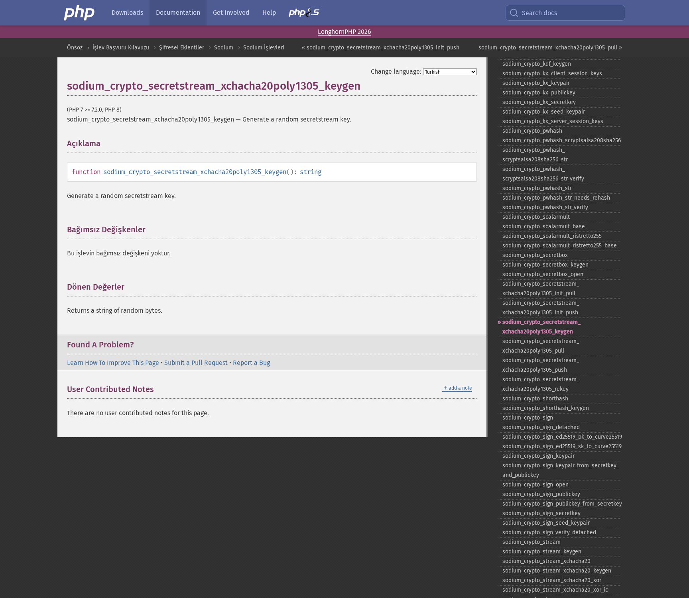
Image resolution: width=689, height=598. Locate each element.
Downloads (127, 12)
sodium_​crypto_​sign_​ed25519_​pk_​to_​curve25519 (562, 436)
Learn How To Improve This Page (113, 363)
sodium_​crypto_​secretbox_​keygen (545, 264)
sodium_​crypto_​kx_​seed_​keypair (543, 111)
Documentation (178, 12)
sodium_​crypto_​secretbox (535, 255)
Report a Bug (251, 363)
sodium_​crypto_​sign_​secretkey (541, 513)
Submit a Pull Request (196, 363)
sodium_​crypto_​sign (527, 417)
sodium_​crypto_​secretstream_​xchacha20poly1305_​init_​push (540, 308)
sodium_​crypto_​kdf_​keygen (536, 64)
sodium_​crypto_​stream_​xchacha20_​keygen (556, 570)
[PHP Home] (80, 12)
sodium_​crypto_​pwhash (532, 130)
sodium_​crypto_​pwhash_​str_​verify (545, 207)
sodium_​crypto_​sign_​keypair (538, 456)
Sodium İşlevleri (263, 47)
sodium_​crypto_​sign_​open (535, 484)
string (310, 172)
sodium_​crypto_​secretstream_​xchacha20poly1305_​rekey (540, 384)
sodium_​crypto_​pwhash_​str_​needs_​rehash (556, 197)
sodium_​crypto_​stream (531, 542)
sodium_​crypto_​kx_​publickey (538, 92)
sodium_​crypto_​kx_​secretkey (539, 102)
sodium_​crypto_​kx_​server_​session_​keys (552, 121)
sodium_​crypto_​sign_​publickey (541, 494)
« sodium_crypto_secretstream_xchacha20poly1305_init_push (380, 47)
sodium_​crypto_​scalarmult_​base (543, 226)
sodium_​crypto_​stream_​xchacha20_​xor (551, 580)
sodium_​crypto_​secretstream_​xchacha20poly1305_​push (540, 365)
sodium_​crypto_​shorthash (535, 398)
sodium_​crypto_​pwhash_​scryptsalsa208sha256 (561, 140)
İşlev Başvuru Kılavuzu (121, 47)
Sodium (223, 47)
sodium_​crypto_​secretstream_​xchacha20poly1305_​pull (540, 346)
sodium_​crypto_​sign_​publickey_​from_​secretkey (562, 503)
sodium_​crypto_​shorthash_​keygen (545, 408)
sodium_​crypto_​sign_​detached (541, 427)
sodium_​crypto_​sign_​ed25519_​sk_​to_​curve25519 (562, 446)
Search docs (539, 13)
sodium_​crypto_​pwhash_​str (537, 188)
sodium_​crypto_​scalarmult (536, 217)
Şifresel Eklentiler (181, 47)
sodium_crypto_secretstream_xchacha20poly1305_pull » (550, 47)
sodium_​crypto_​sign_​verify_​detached (549, 532)
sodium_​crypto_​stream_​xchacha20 (546, 561)
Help (269, 12)
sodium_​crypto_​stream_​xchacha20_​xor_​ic (555, 589)
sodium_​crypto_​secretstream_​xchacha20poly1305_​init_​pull (540, 288)
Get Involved (231, 12)
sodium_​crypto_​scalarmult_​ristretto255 (552, 236)
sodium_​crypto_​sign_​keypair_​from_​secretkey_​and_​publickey (560, 470)
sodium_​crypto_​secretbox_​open (542, 274)
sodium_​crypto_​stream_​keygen (541, 551)
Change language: (396, 71)
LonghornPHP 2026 (344, 31)
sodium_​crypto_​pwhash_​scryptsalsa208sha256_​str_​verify (543, 174)
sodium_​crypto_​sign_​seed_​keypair (546, 523)
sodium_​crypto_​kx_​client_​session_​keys (552, 73)
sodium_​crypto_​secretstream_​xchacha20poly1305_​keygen (541, 327)
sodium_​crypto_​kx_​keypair (536, 83)
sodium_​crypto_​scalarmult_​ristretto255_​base (559, 245)
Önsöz (75, 47)
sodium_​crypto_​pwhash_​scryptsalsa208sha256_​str (535, 155)
